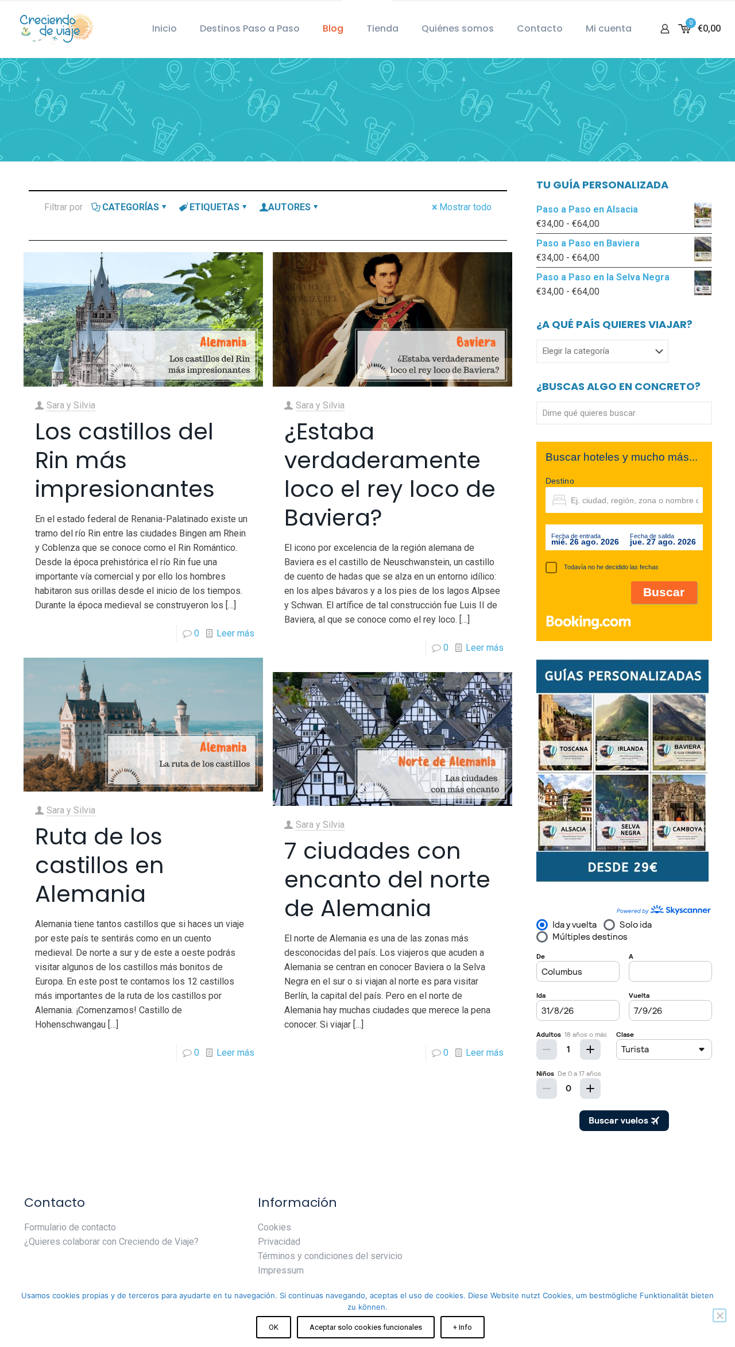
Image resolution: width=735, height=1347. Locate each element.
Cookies (274, 1227)
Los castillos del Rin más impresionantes (125, 460)
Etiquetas (214, 207)
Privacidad (279, 1241)
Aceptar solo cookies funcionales (366, 1327)
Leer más (235, 633)
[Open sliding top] (367, 13)
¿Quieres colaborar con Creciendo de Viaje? (111, 1241)
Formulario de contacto (70, 1227)
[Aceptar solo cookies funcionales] (719, 1315)
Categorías (130, 207)
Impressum (281, 1270)
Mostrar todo (465, 207)
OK (273, 1327)
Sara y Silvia (71, 405)
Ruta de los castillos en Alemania (99, 865)
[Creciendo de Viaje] (54, 28)
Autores (289, 207)
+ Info (462, 1327)
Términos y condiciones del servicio (330, 1255)
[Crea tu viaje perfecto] (622, 879)
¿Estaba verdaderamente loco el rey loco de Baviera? (390, 474)
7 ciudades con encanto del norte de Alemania (387, 879)
